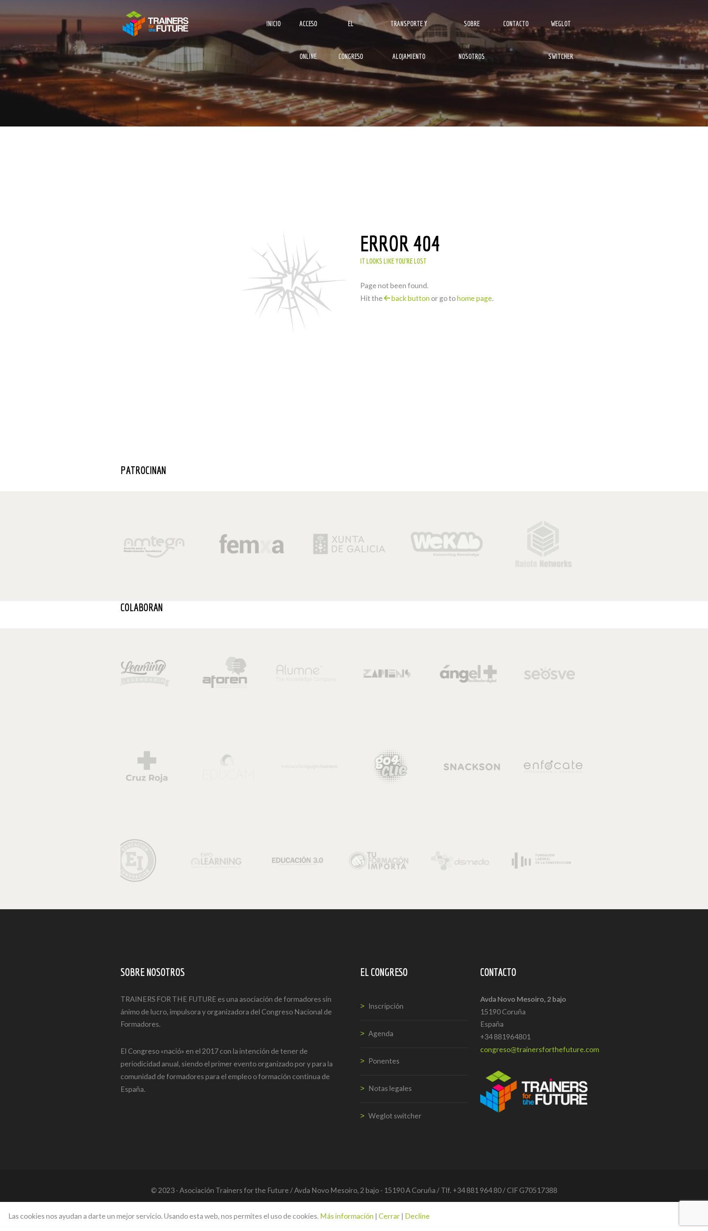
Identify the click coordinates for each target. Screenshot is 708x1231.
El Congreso (350, 29)
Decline (417, 1216)
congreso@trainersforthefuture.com (539, 1049)
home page (474, 298)
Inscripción (386, 1006)
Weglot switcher (560, 29)
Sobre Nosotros (471, 29)
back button (410, 298)
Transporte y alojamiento (408, 29)
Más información (347, 1216)
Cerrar (389, 1216)
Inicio (273, 23)
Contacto (516, 23)
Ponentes (383, 1061)
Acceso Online (308, 29)
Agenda (380, 1033)
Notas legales (390, 1088)
